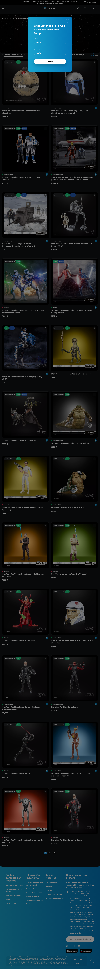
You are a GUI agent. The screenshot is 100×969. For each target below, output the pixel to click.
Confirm (50, 62)
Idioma (37, 49)
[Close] (67, 20)
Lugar (36, 38)
